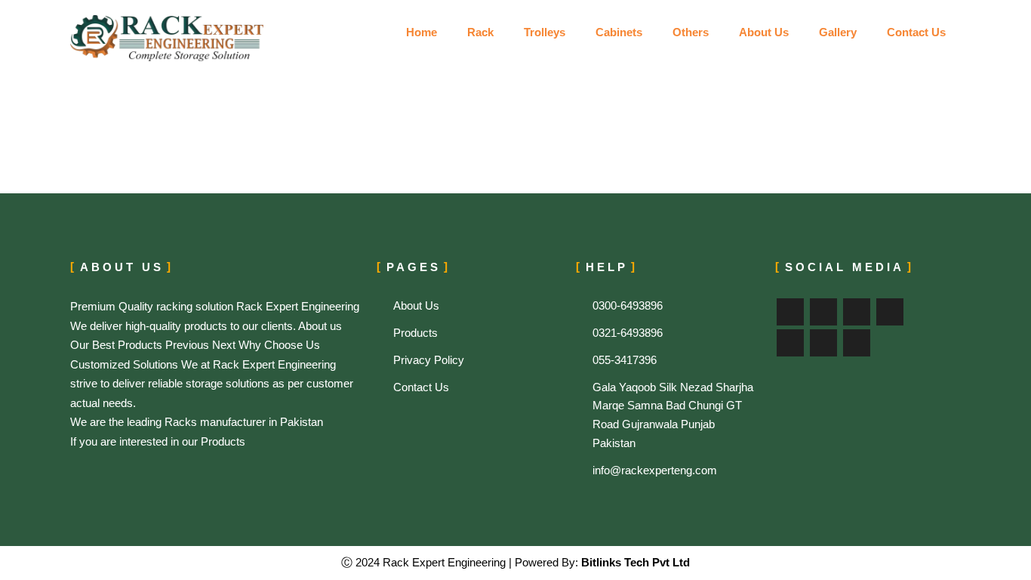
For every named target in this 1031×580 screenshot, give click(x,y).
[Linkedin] (790, 342)
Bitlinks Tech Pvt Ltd (634, 562)
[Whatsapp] (856, 342)
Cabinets (619, 32)
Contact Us (916, 32)
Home (421, 32)
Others (690, 32)
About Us (764, 32)
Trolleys (544, 32)
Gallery (838, 32)
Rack (480, 32)
